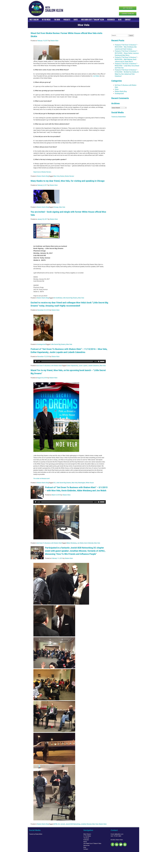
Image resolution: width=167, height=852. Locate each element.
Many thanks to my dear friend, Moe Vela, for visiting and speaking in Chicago (68, 181)
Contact (128, 20)
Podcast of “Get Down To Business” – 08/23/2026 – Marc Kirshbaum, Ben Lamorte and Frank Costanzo (126, 47)
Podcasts (66, 20)
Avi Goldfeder (58, 298)
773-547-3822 (117, 836)
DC (54, 483)
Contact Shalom (128, 14)
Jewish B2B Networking (73, 824)
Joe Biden (96, 76)
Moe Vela (56, 176)
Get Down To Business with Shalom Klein (49, 365)
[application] (69, 361)
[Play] (36, 361)
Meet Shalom (34, 20)
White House (90, 483)
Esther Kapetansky (72, 365)
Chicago (56, 207)
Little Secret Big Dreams (70, 298)
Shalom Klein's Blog (43, 176)
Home (116, 89)
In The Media (46, 20)
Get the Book (127, 8)
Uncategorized (41, 344)
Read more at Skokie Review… (42, 172)
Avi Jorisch (61, 824)
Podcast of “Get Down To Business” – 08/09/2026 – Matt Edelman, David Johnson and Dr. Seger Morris (126, 59)
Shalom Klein (54, 40)
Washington (81, 483)
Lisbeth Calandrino (93, 365)
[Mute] (99, 361)
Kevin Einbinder (89, 543)
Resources (111, 20)
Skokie (62, 176)
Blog (119, 20)
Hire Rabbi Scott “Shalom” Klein (92, 20)
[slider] (102, 361)
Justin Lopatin (83, 365)
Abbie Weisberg (72, 543)
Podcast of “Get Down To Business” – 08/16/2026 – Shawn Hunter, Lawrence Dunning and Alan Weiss (127, 53)
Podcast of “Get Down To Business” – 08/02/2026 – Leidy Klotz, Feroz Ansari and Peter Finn (127, 66)
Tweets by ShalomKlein (118, 117)
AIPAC (56, 824)
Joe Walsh (80, 543)
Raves (76, 20)
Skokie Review (69, 176)
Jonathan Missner (86, 824)
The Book (57, 20)
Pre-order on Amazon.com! (41, 478)
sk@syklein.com (118, 834)
